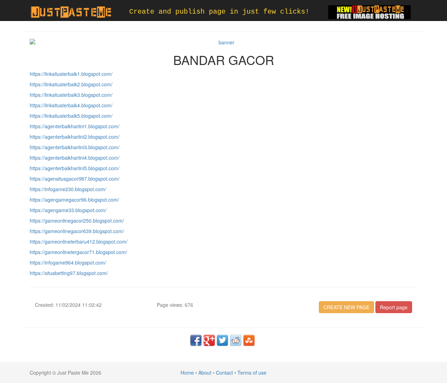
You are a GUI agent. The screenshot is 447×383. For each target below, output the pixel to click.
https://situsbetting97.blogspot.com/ (69, 272)
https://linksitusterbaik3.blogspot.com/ (71, 94)
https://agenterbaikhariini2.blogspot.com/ (74, 136)
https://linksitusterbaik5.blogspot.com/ (71, 115)
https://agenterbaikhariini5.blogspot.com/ (74, 168)
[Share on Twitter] (222, 340)
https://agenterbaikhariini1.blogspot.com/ (74, 126)
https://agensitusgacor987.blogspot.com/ (74, 178)
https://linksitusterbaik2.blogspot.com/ (71, 84)
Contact (224, 372)
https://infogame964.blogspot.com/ (68, 262)
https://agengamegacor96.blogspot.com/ (74, 199)
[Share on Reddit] (235, 340)
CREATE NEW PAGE (346, 307)
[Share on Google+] (209, 340)
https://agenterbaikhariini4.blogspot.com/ (74, 157)
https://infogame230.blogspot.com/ (68, 189)
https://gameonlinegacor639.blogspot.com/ (77, 230)
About (204, 372)
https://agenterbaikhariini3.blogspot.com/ (74, 147)
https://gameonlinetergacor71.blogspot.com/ (78, 251)
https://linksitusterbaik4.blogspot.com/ (71, 105)
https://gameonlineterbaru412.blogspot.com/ (78, 241)
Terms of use (251, 372)
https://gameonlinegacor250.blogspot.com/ (77, 220)
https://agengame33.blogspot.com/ (68, 210)
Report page (394, 307)
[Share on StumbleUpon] (249, 340)
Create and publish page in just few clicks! (219, 12)
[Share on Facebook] (195, 340)
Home (187, 372)
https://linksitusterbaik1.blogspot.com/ (71, 73)
